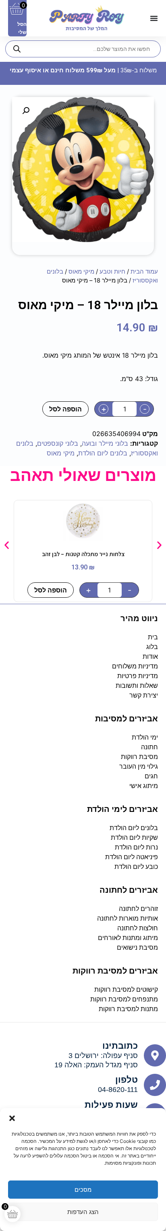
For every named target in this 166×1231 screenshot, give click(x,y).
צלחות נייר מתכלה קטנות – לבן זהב (83, 554)
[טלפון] (155, 1085)
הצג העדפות (83, 1212)
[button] (12, 1118)
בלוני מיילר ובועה (105, 443)
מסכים (83, 1189)
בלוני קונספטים (57, 443)
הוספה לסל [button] (50, 590)
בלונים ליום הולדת (102, 453)
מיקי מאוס (81, 271)
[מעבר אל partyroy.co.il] (87, 18)
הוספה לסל (65, 409)
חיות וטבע (112, 271)
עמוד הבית (144, 271)
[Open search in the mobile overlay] (83, 49)
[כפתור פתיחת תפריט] (154, 18)
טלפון (126, 1080)
